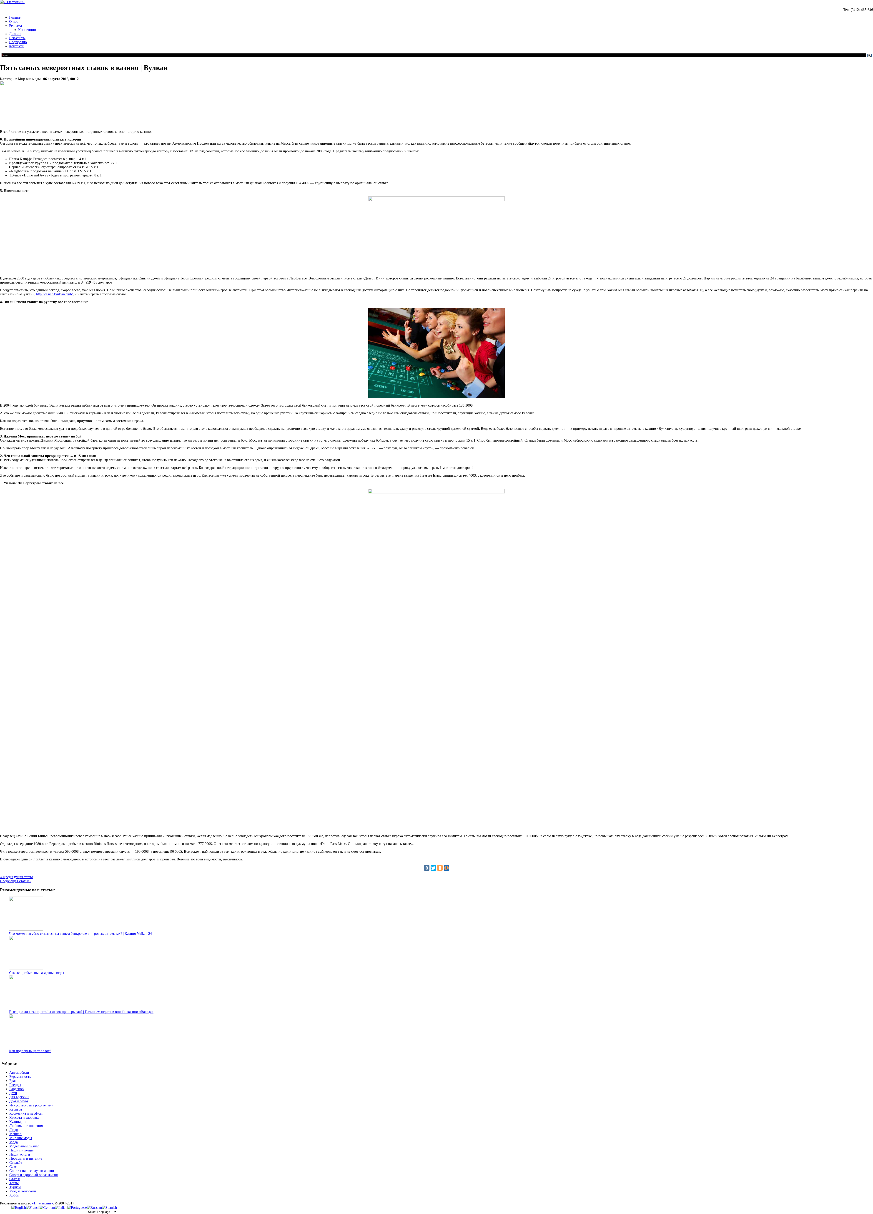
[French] (33, 1207)
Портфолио (18, 42)
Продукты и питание (25, 1158)
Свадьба (15, 1162)
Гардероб (16, 1089)
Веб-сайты (17, 38)
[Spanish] (109, 1207)
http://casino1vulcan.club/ (54, 294)
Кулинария (17, 1122)
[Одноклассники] (440, 868)
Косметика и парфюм (26, 1113)
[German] (47, 1207)
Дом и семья (18, 1101)
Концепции (27, 30)
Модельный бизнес (24, 1146)
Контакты (16, 46)
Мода (13, 1142)
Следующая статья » (15, 881)
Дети (13, 1093)
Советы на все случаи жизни (31, 1171)
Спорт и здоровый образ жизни (33, 1175)
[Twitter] (433, 868)
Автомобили (19, 1072)
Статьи (14, 1179)
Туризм (15, 1187)
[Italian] (61, 1207)
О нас (13, 21)
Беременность (20, 1076)
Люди (13, 1130)
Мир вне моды (20, 1138)
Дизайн (15, 34)
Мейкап (15, 1134)
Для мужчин (19, 1097)
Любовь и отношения (26, 1126)
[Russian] (94, 1207)
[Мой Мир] (446, 868)
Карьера (15, 1109)
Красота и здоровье (24, 1117)
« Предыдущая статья (16, 877)
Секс (13, 1167)
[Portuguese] (77, 1207)
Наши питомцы (21, 1150)
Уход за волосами (22, 1191)
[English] (18, 1207)
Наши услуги (19, 1154)
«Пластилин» (42, 1203)
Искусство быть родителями (31, 1105)
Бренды (15, 1085)
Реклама (15, 26)
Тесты (14, 1183)
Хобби (14, 1195)
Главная (15, 17)
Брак (13, 1081)
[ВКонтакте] (426, 868)
